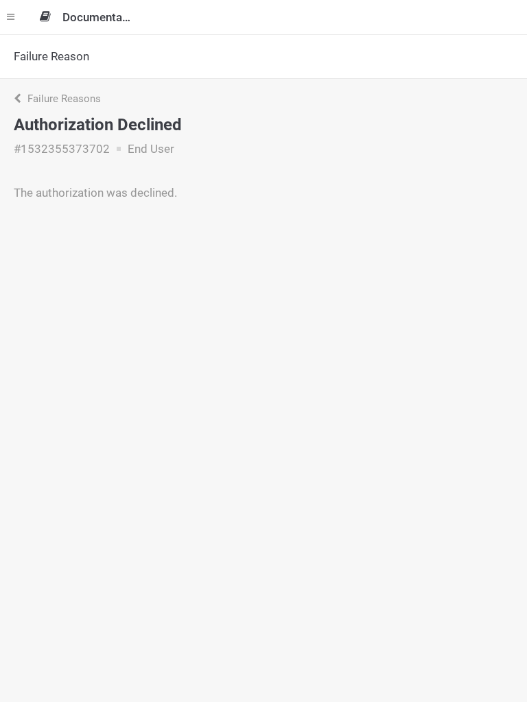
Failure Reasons (63, 99)
